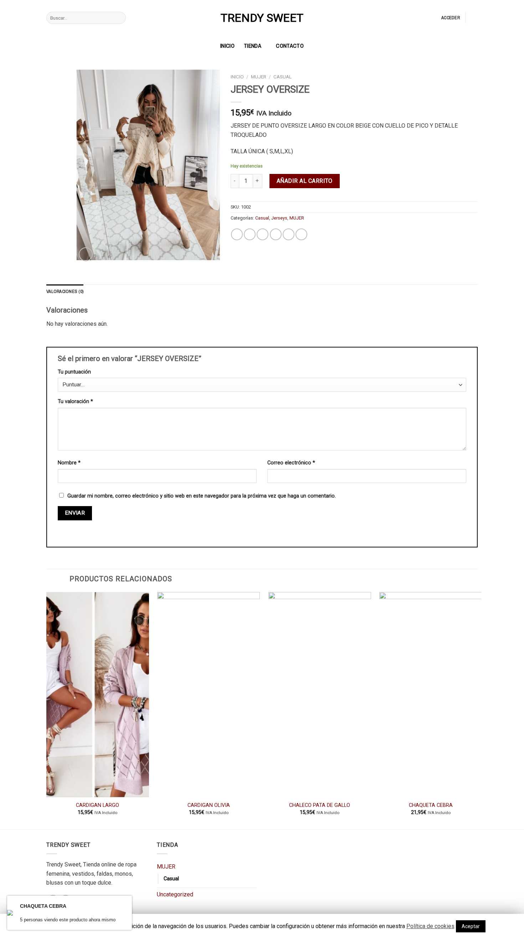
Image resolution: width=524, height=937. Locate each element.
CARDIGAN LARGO (97, 805)
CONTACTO (290, 46)
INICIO (227, 46)
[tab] (64, 291)
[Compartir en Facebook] (237, 234)
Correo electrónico (291, 463)
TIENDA (252, 46)
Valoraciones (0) (64, 291)
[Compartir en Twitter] (250, 234)
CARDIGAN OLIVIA (208, 805)
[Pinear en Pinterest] (276, 234)
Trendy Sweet (262, 18)
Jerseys (279, 218)
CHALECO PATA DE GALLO (319, 805)
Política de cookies (430, 926)
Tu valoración (75, 401)
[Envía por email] (262, 234)
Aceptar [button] (471, 926)
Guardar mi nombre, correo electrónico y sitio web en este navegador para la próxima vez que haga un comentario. (201, 496)
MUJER (258, 76)
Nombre (69, 463)
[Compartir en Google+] (288, 234)
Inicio (237, 76)
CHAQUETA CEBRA (431, 805)
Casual (282, 76)
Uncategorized (175, 894)
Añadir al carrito (305, 180)
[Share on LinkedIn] (301, 234)
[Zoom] (86, 254)
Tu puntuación (74, 372)
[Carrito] (474, 18)
